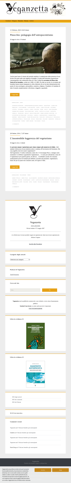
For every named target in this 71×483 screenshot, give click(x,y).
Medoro (14, 117)
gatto (36, 111)
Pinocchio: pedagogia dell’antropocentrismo (31, 35)
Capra (38, 107)
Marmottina (52, 115)
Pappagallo (49, 117)
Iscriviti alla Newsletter (35, 244)
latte (33, 179)
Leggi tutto (16, 95)
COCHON (14, 179)
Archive (31, 21)
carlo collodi (45, 107)
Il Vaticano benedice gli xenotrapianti (27, 428)
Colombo (20, 109)
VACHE (35, 181)
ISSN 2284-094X (35, 226)
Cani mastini (31, 107)
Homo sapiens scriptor (47, 113)
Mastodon (20, 21)
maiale (52, 179)
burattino (47, 105)
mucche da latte (17, 181)
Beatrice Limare (43, 178)
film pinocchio (29, 111)
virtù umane (29, 120)
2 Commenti (15, 186)
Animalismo (15, 102)
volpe (43, 120)
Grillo (27, 113)
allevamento (33, 178)
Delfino (36, 109)
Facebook (8, 21)
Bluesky (26, 21)
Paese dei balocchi (33, 117)
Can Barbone (22, 107)
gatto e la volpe (44, 111)
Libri (21, 102)
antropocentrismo (17, 105)
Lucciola (30, 115)
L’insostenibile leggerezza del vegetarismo (31, 138)
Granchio (21, 113)
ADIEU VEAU (24, 178)
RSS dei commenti (17, 399)
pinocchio (39, 119)
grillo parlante (34, 113)
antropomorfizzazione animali (33, 105)
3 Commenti (15, 124)
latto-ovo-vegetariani (42, 179)
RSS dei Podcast (16, 402)
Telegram (14, 21)
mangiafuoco (43, 115)
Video (29, 174)
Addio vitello (16, 178)
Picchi (33, 119)
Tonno (23, 120)
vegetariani (46, 181)
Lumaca (36, 115)
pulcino (45, 119)
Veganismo (23, 174)
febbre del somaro (18, 111)
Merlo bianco (22, 117)
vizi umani (37, 120)
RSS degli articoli (17, 397)
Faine (41, 109)
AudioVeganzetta (14, 274)
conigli (26, 109)
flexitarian (26, 179)
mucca (57, 179)
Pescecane (27, 119)
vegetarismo (54, 181)
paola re (42, 117)
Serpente (51, 119)
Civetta (14, 109)
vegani (40, 181)
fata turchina (53, 109)
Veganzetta (13, 428)
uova (30, 181)
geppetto (53, 111)
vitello (14, 183)
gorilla (14, 113)
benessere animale (54, 178)
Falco (46, 109)
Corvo (31, 109)
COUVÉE (20, 179)
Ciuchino (53, 107)
